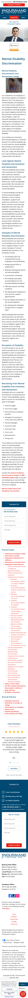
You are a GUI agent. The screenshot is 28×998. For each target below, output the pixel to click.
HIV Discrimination (17, 615)
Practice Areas (8, 550)
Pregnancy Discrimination (16, 656)
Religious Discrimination (16, 667)
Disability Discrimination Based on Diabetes (18, 603)
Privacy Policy (14, 919)
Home (4, 17)
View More (14, 768)
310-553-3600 (16, 872)
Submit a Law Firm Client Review (14, 775)
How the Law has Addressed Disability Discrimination (17, 620)
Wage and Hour (10, 690)
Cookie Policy (7, 942)
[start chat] (23, 994)
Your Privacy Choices (12, 940)
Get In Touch (14, 814)
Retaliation (11, 669)
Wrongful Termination (12, 692)
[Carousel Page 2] (14, 762)
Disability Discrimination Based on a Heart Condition (18, 581)
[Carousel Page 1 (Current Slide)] (10, 762)
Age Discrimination (14, 571)
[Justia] (14, 895)
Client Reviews (14, 724)
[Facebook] (10, 895)
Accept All (9, 989)
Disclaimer (14, 917)
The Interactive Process (18, 645)
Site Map (14, 922)
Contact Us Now (14, 542)
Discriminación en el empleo (14, 707)
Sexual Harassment (14, 675)
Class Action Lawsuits (12, 556)
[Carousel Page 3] (18, 762)
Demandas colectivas (12, 701)
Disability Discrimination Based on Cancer (18, 596)
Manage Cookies (19, 942)
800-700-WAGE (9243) (15, 874)
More (23, 17)
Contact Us (14, 17)
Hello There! (22, 988)
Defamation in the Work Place (15, 562)
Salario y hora (9, 709)
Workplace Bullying (14, 681)
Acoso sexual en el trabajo (13, 713)
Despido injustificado (12, 711)
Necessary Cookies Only (9, 993)
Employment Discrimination (14, 564)
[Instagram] (17, 895)
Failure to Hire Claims (12, 684)
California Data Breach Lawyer (15, 554)
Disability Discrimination (16, 577)
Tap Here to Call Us (14, 5)
